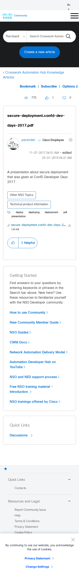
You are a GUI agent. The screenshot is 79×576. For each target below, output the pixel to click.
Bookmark (28, 86)
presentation (19, 216)
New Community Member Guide (34, 322)
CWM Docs (18, 342)
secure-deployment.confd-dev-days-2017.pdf (42, 225)
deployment (51, 212)
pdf (65, 212)
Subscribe (49, 86)
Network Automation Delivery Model (37, 352)
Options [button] (68, 86)
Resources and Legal (24, 501)
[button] (13, 243)
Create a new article (39, 52)
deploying (34, 212)
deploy (19, 212)
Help (17, 515)
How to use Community (27, 312)
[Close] (73, 540)
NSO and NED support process (33, 377)
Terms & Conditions (27, 521)
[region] (39, 554)
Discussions (19, 435)
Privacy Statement (37, 558)
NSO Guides (19, 332)
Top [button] (5, 469)
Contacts (20, 488)
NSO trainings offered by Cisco (34, 402)
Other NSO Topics (21, 195)
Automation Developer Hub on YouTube (33, 364)
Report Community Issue (30, 510)
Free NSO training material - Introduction (31, 389)
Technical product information (29, 204)
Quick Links (16, 479)
